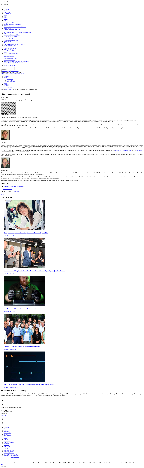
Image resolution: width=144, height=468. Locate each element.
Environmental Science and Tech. (12, 35)
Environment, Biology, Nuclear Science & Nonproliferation (18, 32)
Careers (5, 15)
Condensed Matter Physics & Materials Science (15, 27)
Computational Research (9, 60)
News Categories (8, 87)
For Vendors (6, 445)
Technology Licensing (9, 450)
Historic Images (10, 80)
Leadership (6, 431)
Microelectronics (7, 43)
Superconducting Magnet (10, 45)
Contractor (16, 457)
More (2, 464)
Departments (7, 12)
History (5, 430)
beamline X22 (139, 150)
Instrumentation (7, 41)
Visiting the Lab (7, 433)
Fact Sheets (6, 84)
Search (5, 20)
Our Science (6, 9)
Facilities (6, 439)
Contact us (3, 415)
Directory (6, 19)
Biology (5, 33)
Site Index (6, 434)
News (5, 16)
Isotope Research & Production (11, 50)
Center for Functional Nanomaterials (12, 24)
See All (2, 194)
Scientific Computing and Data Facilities (13, 62)
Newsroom (6, 76)
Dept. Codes (13, 65)
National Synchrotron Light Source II (12, 29)
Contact (5, 17)
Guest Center (7, 441)
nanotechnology (9, 189)
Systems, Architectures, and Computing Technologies (16, 61)
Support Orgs (7, 65)
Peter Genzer (8, 89)
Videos (5, 83)
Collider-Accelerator (8, 49)
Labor (12, 457)
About (5, 10)
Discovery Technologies (9, 38)
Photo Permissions (11, 81)
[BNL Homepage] (10, 71)
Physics (5, 52)
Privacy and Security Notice (10, 454)
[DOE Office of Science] (13, 73)
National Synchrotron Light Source (123, 150)
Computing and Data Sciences (11, 58)
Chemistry (6, 25)
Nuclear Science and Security (11, 36)
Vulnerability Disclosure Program (11, 455)
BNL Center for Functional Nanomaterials (14, 186)
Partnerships (6, 443)
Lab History (6, 85)
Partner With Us (7, 13)
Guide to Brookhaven (9, 442)
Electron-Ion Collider (9, 56)
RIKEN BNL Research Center (11, 53)
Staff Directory (7, 435)
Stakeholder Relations (9, 451)
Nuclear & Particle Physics (10, 48)
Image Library (10, 79)
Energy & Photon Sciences (10, 23)
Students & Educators (9, 453)
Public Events (7, 449)
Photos (5, 77)
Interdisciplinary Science (9, 28)
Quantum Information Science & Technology (14, 44)
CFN (4, 189)
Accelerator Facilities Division (11, 40)
